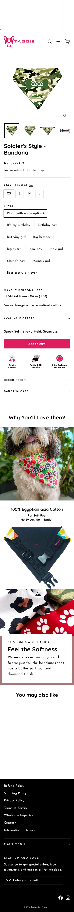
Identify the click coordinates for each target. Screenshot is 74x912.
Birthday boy (47, 225)
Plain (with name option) (25, 213)
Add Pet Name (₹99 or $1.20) (27, 296)
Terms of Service (16, 808)
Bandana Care (16, 391)
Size (16, 184)
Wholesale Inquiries (18, 815)
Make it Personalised (23, 290)
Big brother (41, 237)
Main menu (14, 844)
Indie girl (56, 249)
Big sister (14, 249)
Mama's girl (41, 261)
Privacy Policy (14, 800)
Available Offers (19, 318)
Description (15, 379)
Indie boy (35, 249)
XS (9, 193)
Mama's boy (16, 261)
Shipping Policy (15, 793)
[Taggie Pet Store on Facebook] (60, 897)
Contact (10, 822)
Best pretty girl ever (22, 272)
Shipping (38, 170)
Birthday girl (16, 237)
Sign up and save (21, 858)
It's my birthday (18, 225)
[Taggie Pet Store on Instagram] (68, 897)
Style (9, 205)
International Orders (19, 830)
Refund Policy (14, 785)
